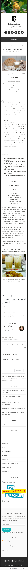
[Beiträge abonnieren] (2, 541)
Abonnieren (6, 529)
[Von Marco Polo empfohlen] (14, 497)
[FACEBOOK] (5, 561)
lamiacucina (5, 459)
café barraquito (16, 313)
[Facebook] (5, 32)
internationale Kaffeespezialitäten (10, 315)
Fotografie (18, 45)
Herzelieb (4, 455)
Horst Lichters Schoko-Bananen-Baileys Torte (15, 345)
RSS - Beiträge (6, 541)
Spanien (8, 317)
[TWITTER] (9, 561)
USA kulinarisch (5, 471)
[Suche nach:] (14, 425)
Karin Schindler (15, 51)
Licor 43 (21, 315)
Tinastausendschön (6, 467)
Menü (15, 39)
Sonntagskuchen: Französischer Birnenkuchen (13, 408)
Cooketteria (5, 443)
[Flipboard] (22, 32)
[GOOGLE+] (12, 561)
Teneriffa (12, 317)
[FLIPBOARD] (23, 561)
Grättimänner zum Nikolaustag (10, 339)
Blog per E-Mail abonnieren (14, 513)
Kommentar (19, 370)
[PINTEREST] (19, 561)
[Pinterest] (19, 32)
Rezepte (8, 47)
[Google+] (12, 32)
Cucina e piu (5, 447)
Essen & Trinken (6, 45)
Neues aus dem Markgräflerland (10, 463)
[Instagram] (15, 32)
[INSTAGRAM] (16, 561)
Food (13, 45)
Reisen (3, 47)
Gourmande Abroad (7, 451)
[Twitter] (9, 32)
